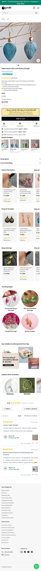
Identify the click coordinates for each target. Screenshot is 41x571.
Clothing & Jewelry (7, 512)
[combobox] (20, 13)
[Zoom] (38, 60)
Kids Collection (6, 508)
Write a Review (32, 409)
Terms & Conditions (7, 530)
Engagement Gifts (7, 500)
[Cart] (34, 8)
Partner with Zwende (8, 527)
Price (3, 93)
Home (3, 19)
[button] (9, 78)
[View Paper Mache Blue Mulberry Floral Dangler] (35, 469)
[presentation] (4, 146)
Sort (20, 416)
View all (36, 170)
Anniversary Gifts (7, 498)
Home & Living (6, 510)
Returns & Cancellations (9, 535)
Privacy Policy (6, 537)
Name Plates (5, 490)
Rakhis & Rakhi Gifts (7, 517)
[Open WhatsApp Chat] (36, 566)
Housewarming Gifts (8, 503)
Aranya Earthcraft (7, 71)
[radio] (14, 145)
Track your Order (7, 525)
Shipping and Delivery (8, 532)
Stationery (5, 515)
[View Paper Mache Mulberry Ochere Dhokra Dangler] (35, 437)
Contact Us (5, 540)
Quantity (5, 102)
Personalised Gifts (7, 505)
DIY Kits (4, 493)
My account (5, 542)
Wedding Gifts (6, 495)
